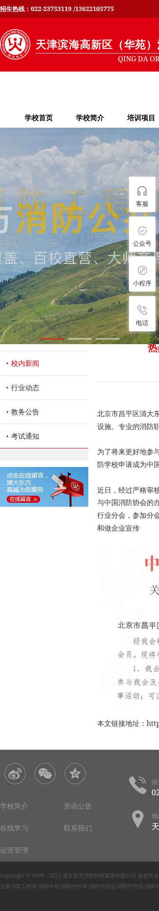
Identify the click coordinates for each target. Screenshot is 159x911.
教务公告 (25, 412)
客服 (142, 203)
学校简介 (90, 117)
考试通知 (25, 436)
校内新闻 (25, 363)
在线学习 (14, 828)
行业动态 (25, 387)
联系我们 (78, 828)
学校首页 (39, 117)
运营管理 (14, 850)
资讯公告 (78, 806)
